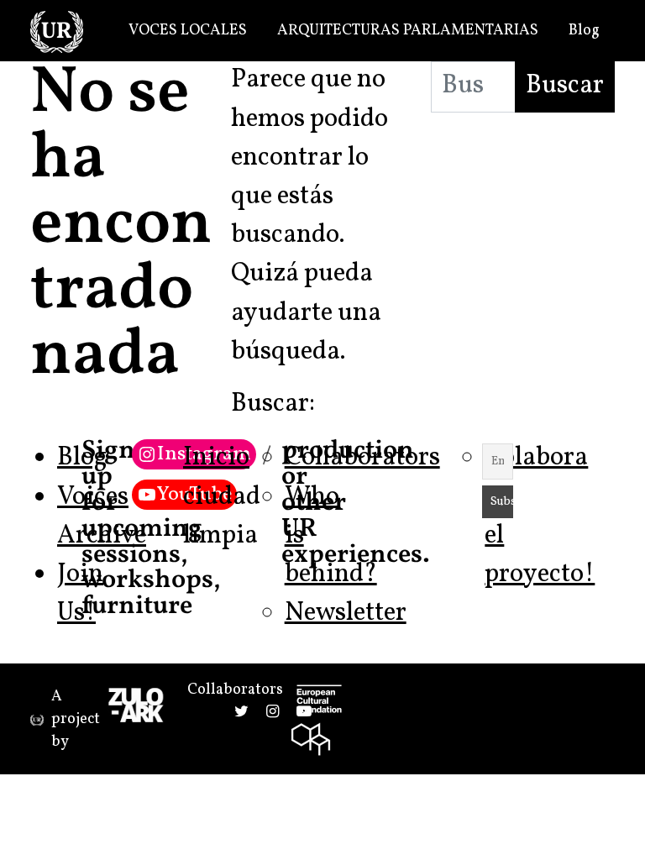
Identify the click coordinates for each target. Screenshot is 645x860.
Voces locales (187, 30)
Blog (584, 30)
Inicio (216, 458)
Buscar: (273, 404)
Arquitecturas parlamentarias (407, 30)
